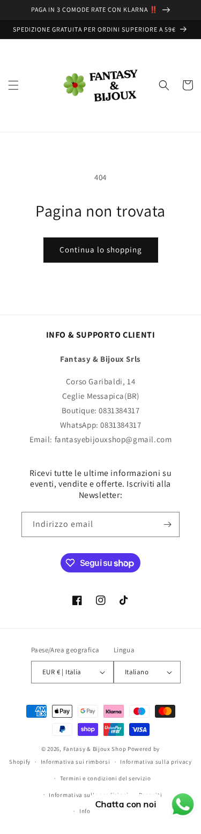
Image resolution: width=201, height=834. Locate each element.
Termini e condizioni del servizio (105, 778)
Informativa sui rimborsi (75, 761)
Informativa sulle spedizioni (89, 795)
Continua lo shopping (100, 249)
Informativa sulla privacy (156, 761)
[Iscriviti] (167, 524)
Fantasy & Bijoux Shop (94, 749)
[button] (13, 85)
